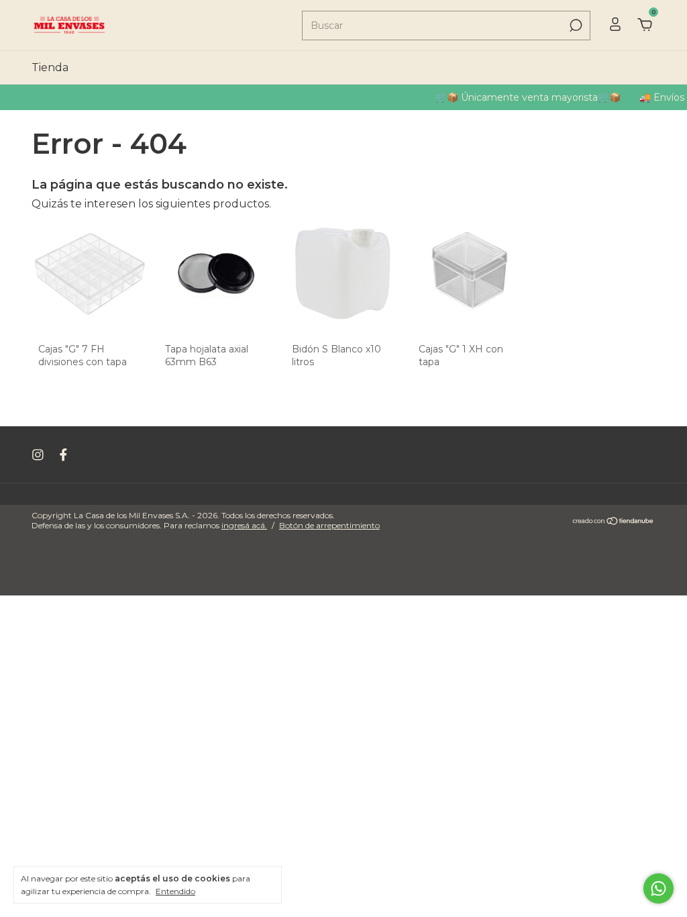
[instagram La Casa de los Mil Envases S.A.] (38, 454)
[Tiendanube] (613, 522)
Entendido (175, 891)
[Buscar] (574, 25)
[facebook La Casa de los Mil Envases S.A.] (63, 454)
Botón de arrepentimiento (329, 525)
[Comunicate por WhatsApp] (658, 888)
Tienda (50, 67)
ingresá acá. (244, 525)
